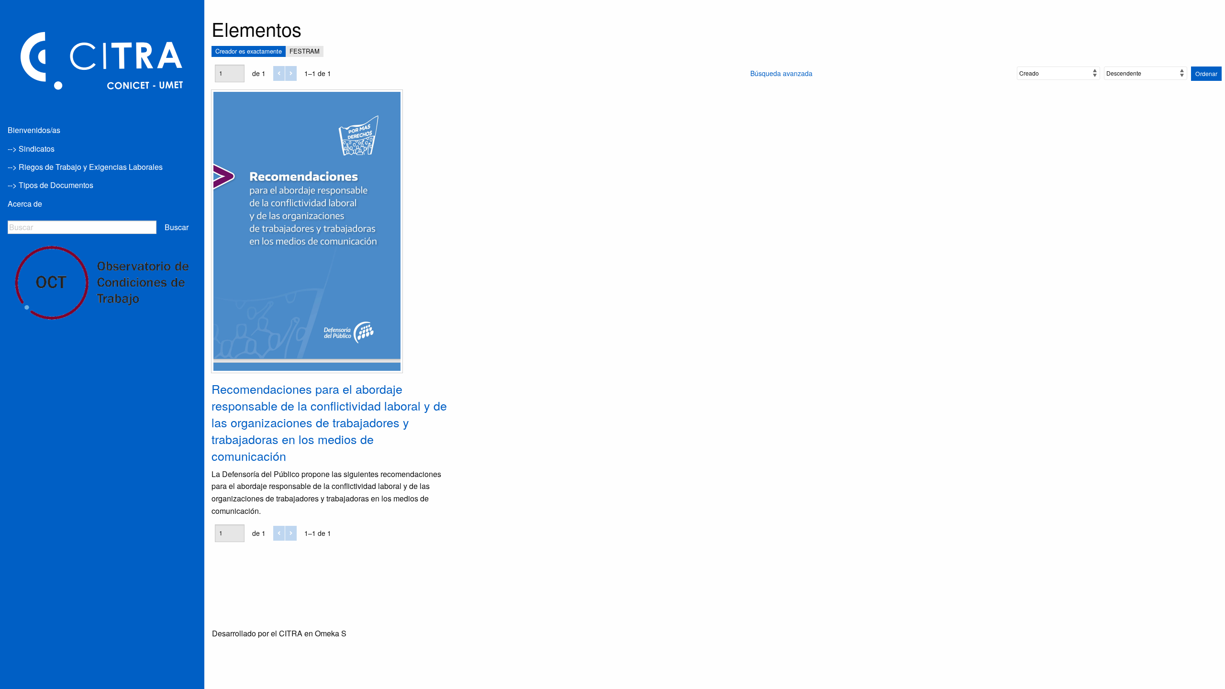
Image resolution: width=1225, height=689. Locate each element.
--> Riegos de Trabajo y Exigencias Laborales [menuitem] (85, 166)
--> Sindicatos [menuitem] (31, 148)
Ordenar (1206, 73)
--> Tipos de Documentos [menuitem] (50, 184)
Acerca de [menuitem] (25, 203)
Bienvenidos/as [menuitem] (34, 129)
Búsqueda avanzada (781, 73)
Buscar (177, 227)
